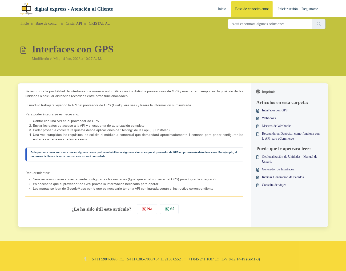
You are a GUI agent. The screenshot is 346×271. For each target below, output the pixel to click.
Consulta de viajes (274, 185)
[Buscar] (319, 24)
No (149, 209)
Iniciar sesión (288, 9)
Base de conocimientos (252, 9)
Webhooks (269, 118)
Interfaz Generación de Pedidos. (283, 177)
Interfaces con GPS (275, 110)
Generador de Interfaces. (278, 169)
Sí (172, 209)
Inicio (222, 9)
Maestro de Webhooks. (277, 126)
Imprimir (268, 92)
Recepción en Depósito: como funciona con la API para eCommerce (291, 136)
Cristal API (74, 23)
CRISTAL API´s (101, 23)
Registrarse (310, 9)
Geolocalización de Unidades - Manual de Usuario (289, 159)
